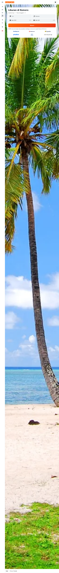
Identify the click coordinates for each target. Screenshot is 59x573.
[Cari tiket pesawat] (2, 6)
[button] (2, 2)
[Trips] (2, 26)
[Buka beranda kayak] (9, 2)
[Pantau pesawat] (2, 22)
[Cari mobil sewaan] (2, 12)
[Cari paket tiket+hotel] (2, 15)
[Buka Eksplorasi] (2, 19)
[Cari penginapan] (2, 9)
